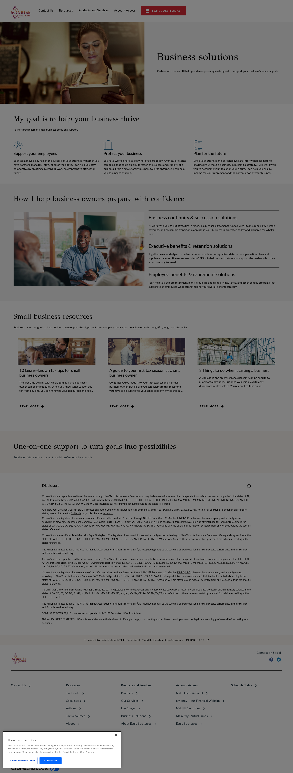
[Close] (116, 735)
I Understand (50, 760)
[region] (62, 749)
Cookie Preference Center (22, 760)
